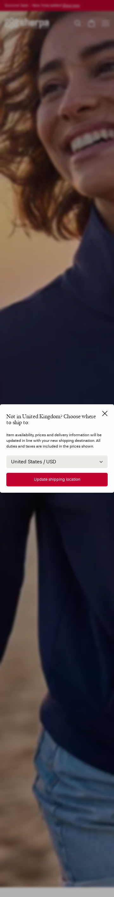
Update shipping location (57, 479)
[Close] (105, 413)
